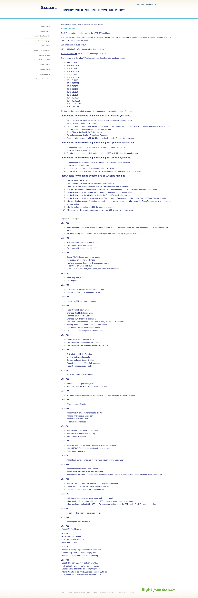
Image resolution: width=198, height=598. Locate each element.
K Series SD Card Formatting (41, 36)
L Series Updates (45, 26)
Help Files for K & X (44, 55)
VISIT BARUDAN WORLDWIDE (125, 592)
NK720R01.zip (67, 49)
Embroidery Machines (73, 10)
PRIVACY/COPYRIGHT (99, 592)
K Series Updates (45, 31)
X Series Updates (45, 45)
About (122, 10)
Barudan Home (65, 24)
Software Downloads (84, 24)
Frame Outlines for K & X (42, 60)
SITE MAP (110, 592)
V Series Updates (45, 64)
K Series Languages (44, 41)
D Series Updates (45, 69)
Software (102, 10)
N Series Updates (45, 74)
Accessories (90, 10)
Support (113, 10)
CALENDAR (87, 592)
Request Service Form (43, 79)
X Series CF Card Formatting (41, 50)
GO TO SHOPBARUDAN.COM (146, 4)
